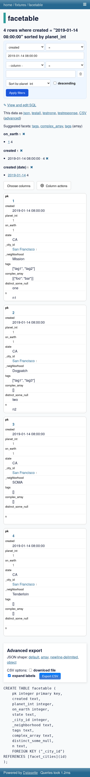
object (11, 662)
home (7, 4)
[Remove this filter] (80, 73)
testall (36, 112)
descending (66, 83)
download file (44, 670)
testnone (49, 112)
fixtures (20, 4)
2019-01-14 (17, 174)
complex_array (51, 125)
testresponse (68, 112)
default (34, 656)
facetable (36, 4)
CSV (83, 112)
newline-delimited (64, 656)
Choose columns (18, 185)
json (26, 112)
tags (35, 125)
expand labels (23, 675)
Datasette (30, 772)
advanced (12, 118)
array (44, 656)
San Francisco (23, 249)
